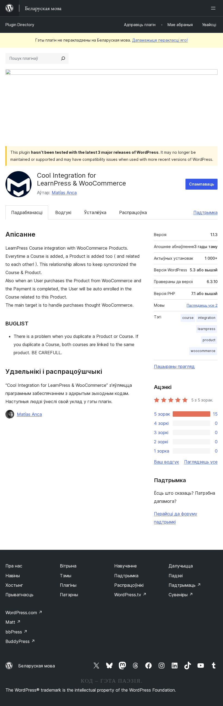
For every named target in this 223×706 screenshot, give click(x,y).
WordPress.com (23, 612)
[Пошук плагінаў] (63, 58)
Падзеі (176, 575)
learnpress (206, 329)
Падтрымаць (185, 585)
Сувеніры (181, 594)
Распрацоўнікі (129, 585)
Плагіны (68, 585)
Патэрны (69, 594)
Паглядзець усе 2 (202, 305)
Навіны (12, 575)
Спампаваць (201, 184)
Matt (13, 622)
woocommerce (203, 351)
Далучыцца (181, 566)
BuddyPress (20, 641)
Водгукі (63, 212)
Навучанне (125, 566)
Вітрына (68, 566)
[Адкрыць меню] (214, 8)
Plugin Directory (19, 24)
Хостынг (14, 585)
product (209, 340)
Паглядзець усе (201, 462)
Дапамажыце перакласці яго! (160, 40)
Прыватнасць (19, 594)
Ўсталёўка (95, 212)
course (188, 318)
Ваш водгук (166, 462)
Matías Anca (64, 192)
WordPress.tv (130, 594)
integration (206, 318)
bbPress (16, 632)
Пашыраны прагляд (174, 366)
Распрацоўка (133, 212)
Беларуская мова (36, 666)
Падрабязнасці (26, 212)
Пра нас (13, 566)
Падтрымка (205, 212)
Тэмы (65, 575)
